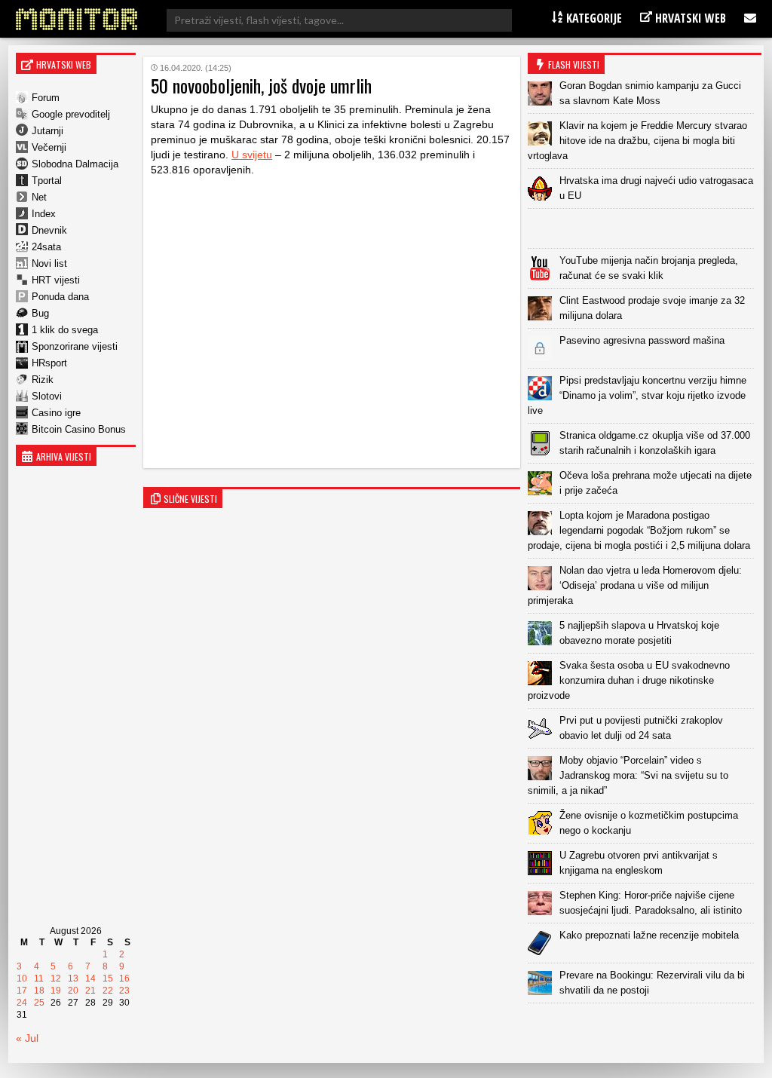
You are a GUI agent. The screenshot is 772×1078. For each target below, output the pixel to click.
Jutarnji (47, 130)
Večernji (49, 147)
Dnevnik (49, 230)
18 (39, 990)
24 (22, 1002)
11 (39, 978)
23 (124, 990)
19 (56, 990)
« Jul (27, 1038)
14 (90, 978)
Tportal (47, 180)
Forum (46, 97)
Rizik (43, 379)
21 (90, 990)
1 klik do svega (65, 329)
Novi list (49, 263)
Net (39, 197)
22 (108, 990)
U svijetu (251, 155)
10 (22, 978)
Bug (40, 313)
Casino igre (56, 412)
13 (73, 978)
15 (108, 978)
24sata (46, 247)
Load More (644, 1027)
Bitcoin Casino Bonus (79, 429)
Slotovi (47, 396)
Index (44, 213)
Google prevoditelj (71, 114)
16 (124, 978)
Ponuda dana (60, 296)
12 (56, 978)
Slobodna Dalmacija (75, 164)
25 (39, 1002)
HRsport (49, 363)
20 (73, 990)
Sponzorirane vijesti (75, 346)
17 (22, 990)
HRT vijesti (56, 280)
